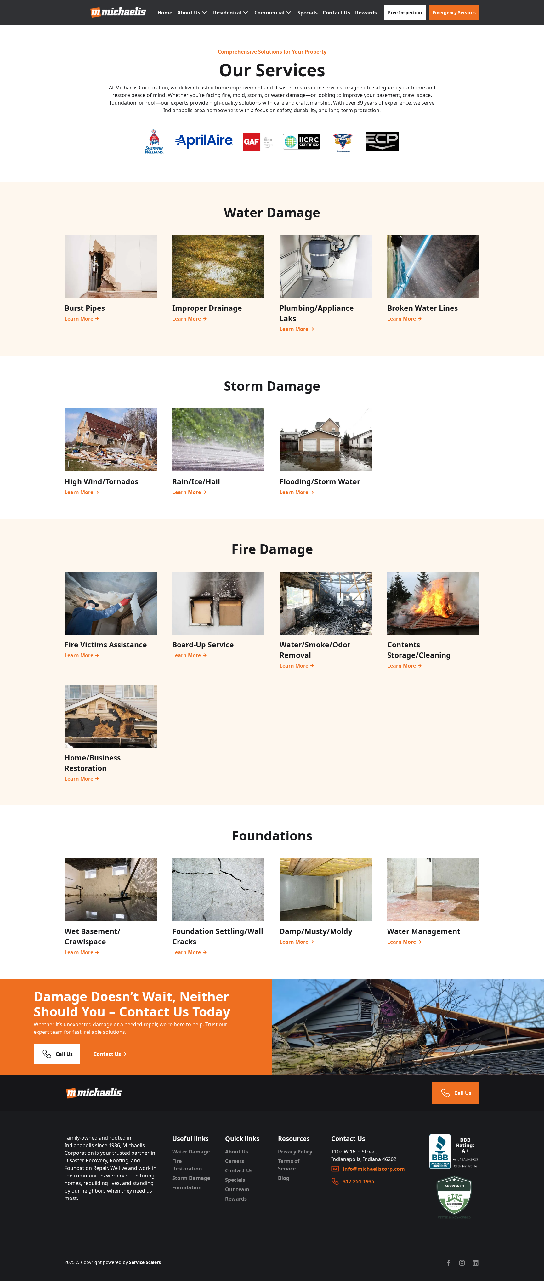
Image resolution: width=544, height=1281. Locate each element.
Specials (308, 12)
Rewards (366, 12)
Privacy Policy (295, 1151)
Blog (283, 1178)
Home (164, 12)
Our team (237, 1189)
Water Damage (191, 1151)
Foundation (187, 1187)
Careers (234, 1161)
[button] (192, 12)
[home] (119, 12)
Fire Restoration (187, 1165)
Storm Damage (191, 1178)
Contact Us (336, 12)
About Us (236, 1151)
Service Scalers (145, 1262)
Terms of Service (288, 1165)
